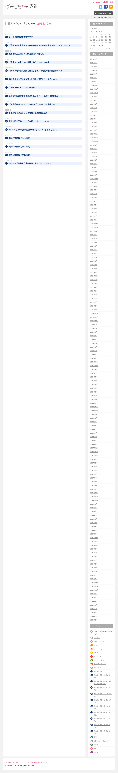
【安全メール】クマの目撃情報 (22, 88)
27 (91, 45)
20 (91, 42)
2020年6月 (93, 336)
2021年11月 (94, 272)
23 (99, 42)
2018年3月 (93, 437)
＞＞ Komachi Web (12, 762)
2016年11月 (94, 496)
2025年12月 (94, 89)
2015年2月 (93, 575)
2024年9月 (93, 145)
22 (96, 42)
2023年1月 (93, 220)
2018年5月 (93, 429)
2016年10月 (94, 500)
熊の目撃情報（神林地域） (20, 147)
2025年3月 (93, 122)
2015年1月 (93, 579)
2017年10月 (94, 455)
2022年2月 (93, 261)
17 (102, 40)
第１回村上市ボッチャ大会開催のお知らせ (26, 54)
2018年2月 (93, 440)
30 (99, 45)
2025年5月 (93, 115)
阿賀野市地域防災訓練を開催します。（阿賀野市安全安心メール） (36, 71)
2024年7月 (93, 152)
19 (110, 40)
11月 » (108, 48)
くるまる (97, 638)
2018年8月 (93, 418)
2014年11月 (94, 586)
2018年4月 (93, 433)
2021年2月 (93, 306)
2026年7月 (93, 63)
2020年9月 (93, 324)
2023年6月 (93, 201)
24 (102, 42)
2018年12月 (94, 403)
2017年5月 (93, 474)
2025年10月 (94, 96)
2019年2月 (93, 395)
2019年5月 (93, 384)
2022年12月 (94, 223)
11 (106, 37)
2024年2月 (93, 171)
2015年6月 (93, 560)
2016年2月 (93, 530)
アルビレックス (99, 641)
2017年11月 (94, 452)
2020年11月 (94, 317)
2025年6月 (93, 111)
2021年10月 (94, 276)
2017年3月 (93, 481)
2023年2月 (93, 216)
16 (99, 40)
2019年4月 (93, 388)
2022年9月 (93, 235)
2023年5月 (93, 205)
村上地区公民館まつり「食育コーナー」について (29, 121)
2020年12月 (94, 313)
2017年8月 (93, 463)
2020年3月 (93, 347)
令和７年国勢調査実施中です (21, 37)
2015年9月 (93, 549)
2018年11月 (94, 407)
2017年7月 (93, 466)
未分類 (96, 744)
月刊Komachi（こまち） (102, 741)
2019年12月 (94, 358)
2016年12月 (94, 493)
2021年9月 (93, 280)
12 (110, 37)
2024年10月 (94, 141)
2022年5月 (93, 250)
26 (110, 42)
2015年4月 (93, 567)
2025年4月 (93, 119)
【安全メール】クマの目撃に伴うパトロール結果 (29, 62)
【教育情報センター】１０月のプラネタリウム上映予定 (32, 104)
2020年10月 (94, 321)
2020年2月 (93, 351)
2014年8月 (93, 597)
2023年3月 (93, 212)
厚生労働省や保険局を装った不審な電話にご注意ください (33, 79)
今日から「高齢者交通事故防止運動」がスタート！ (30, 163)
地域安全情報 (98, 671)
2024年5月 (93, 160)
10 (102, 37)
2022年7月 (93, 242)
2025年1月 (93, 130)
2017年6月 (93, 470)
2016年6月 (93, 515)
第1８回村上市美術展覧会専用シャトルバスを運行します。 (33, 130)
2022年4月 (93, 253)
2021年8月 (93, 283)
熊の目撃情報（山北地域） (20, 138)
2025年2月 (93, 126)
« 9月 (92, 48)
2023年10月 (94, 186)
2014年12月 (94, 582)
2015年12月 (94, 538)
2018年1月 (93, 444)
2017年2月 (93, 485)
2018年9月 (93, 414)
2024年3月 (93, 167)
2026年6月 (93, 66)
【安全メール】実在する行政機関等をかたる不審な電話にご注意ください (39, 45)
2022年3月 (93, 257)
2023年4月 (93, 208)
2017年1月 (93, 489)
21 (94, 42)
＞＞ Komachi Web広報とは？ (102, 2)
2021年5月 (93, 294)
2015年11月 (94, 541)
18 (106, 40)
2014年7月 (93, 601)
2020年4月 (93, 343)
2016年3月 (93, 526)
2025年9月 (93, 100)
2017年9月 (93, 459)
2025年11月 (94, 93)
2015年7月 (93, 556)
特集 (95, 748)
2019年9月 (93, 369)
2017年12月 (94, 448)
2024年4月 (93, 164)
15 (96, 40)
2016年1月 (93, 534)
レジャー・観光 (99, 660)
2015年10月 (94, 545)
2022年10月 (94, 231)
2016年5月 (93, 519)
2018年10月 (94, 410)
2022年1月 (93, 265)
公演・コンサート (100, 664)
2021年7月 (93, 287)
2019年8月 (93, 373)
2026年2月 (93, 81)
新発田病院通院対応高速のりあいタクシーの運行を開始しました (35, 96)
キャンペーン (98, 649)
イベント (97, 645)
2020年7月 (93, 332)
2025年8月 (93, 104)
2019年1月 (93, 399)
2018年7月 (93, 422)
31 (102, 45)
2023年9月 (93, 190)
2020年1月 (93, 354)
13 (91, 40)
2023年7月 (93, 197)
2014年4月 (93, 612)
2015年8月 (93, 552)
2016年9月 (93, 504)
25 (106, 42)
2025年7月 (93, 108)
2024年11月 (94, 137)
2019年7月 (93, 377)
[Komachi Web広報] (21, 9)
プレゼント (97, 656)
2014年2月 (93, 620)
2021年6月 (93, 291)
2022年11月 (94, 227)
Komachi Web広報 (98, 17)
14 (94, 40)
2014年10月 (94, 590)
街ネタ (96, 752)
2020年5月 (93, 339)
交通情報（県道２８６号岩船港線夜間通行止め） (29, 113)
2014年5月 (93, 609)
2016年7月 (93, 511)
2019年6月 (93, 380)
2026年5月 (93, 70)
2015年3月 (93, 571)
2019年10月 (94, 366)
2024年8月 (93, 149)
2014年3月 (93, 616)
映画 (95, 737)
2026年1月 (93, 85)
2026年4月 (93, 74)
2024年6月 (93, 156)
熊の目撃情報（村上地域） (20, 155)
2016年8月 (93, 508)
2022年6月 (93, 246)
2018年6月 (93, 425)
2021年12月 (94, 268)
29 (96, 45)
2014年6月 (93, 605)
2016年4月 (93, 523)
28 (94, 45)
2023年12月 (94, 179)
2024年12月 (94, 134)
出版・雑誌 (97, 667)
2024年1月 (93, 175)
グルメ (96, 652)
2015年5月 (93, 564)
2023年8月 (93, 194)
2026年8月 (93, 59)
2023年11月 (94, 182)
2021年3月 (93, 302)
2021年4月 (93, 298)
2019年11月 (94, 362)
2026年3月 (93, 78)
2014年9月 (93, 594)
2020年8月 (93, 328)
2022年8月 (93, 238)
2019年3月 (93, 392)
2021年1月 (93, 309)
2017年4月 (93, 478)
